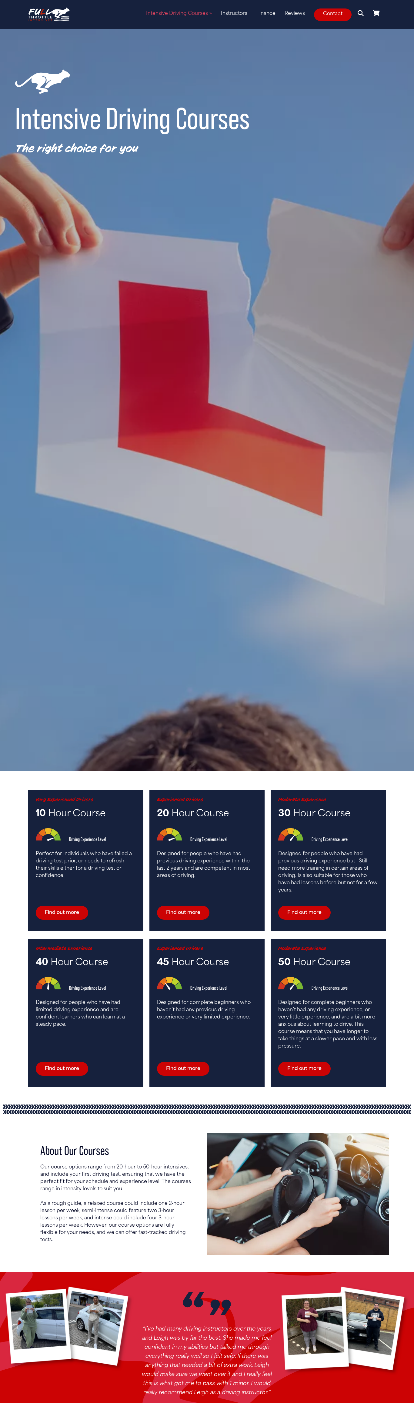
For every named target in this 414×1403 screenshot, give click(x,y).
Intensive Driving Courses (179, 13)
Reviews (295, 13)
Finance (265, 13)
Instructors (234, 13)
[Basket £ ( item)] (376, 13)
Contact (332, 14)
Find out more (62, 912)
